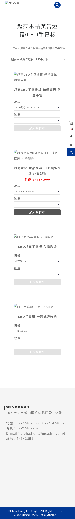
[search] (57, 5)
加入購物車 (37, 128)
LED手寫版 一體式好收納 (37, 316)
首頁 (14, 48)
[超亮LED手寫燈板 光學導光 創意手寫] (37, 77)
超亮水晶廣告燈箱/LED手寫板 (49, 48)
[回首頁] (18, 3)
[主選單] (67, 5)
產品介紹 (25, 48)
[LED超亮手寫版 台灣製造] (34, 237)
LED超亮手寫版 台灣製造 (37, 246)
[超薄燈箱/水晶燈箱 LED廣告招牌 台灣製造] (37, 155)
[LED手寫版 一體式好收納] (34, 306)
